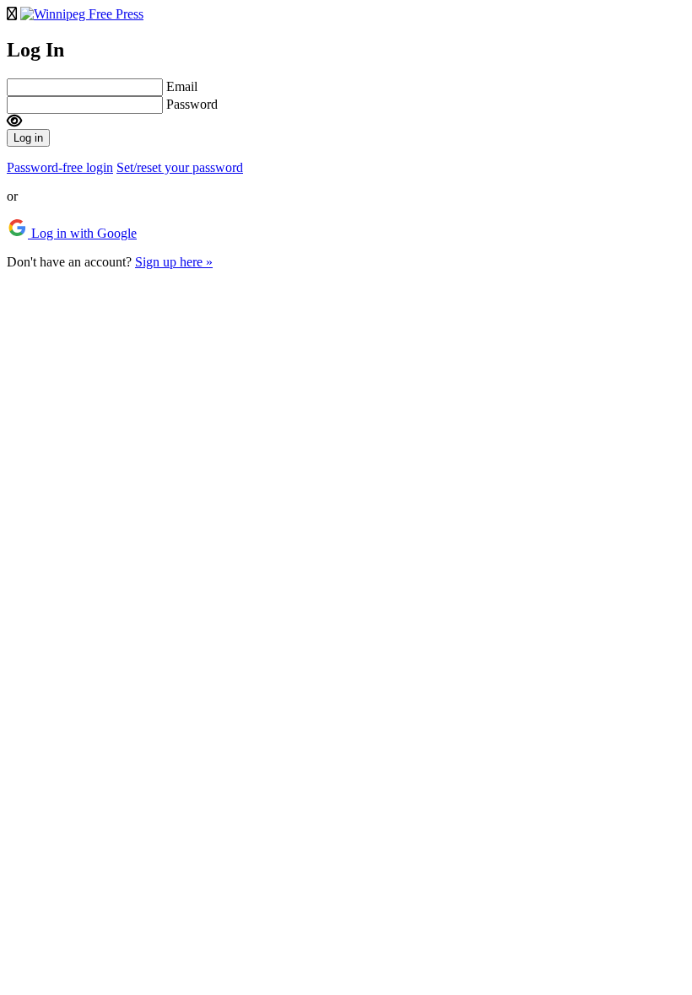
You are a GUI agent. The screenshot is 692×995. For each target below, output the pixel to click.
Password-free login (60, 167)
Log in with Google (82, 233)
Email (181, 86)
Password (192, 104)
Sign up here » (174, 262)
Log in (28, 138)
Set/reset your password (179, 167)
